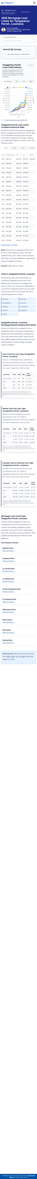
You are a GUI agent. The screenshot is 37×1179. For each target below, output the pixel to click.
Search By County (12, 49)
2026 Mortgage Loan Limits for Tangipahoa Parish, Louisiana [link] (8, 13)
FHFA (10, 266)
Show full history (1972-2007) (9, 245)
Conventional (8, 81)
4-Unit (31, 148)
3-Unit (23, 148)
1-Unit (5, 148)
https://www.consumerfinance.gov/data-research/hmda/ (15, 394)
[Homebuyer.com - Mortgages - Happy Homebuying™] (7, 3)
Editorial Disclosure (25, 12)
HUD (26, 120)
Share (31, 65)
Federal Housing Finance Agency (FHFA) (14, 120)
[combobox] (18, 40)
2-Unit (14, 148)
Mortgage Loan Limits (10, 10)
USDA (30, 81)
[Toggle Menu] (34, 2)
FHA (17, 81)
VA (24, 81)
